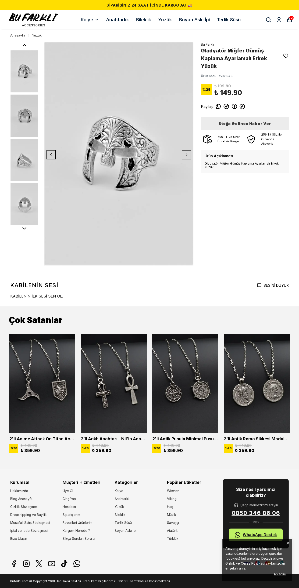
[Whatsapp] (76, 563)
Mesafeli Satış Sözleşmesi (30, 523)
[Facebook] (13, 563)
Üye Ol (68, 491)
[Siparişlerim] (279, 20)
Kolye (87, 19)
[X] (39, 563)
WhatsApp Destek (260, 534)
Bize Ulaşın (18, 538)
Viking (172, 499)
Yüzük (165, 19)
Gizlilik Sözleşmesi (24, 507)
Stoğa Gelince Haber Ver (244, 123)
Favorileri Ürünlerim (77, 523)
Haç (170, 507)
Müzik (171, 515)
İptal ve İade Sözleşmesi (29, 531)
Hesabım (69, 507)
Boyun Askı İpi (194, 19)
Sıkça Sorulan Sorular (79, 538)
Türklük (172, 538)
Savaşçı (173, 523)
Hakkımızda (19, 491)
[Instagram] (26, 563)
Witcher (173, 491)
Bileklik (143, 19)
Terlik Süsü (229, 19)
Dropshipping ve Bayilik (28, 515)
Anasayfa (17, 35)
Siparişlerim (71, 515)
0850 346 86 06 (256, 513)
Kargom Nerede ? (76, 531)
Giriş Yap (69, 499)
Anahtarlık (117, 19)
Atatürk (172, 531)
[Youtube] (51, 563)
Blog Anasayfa (21, 499)
